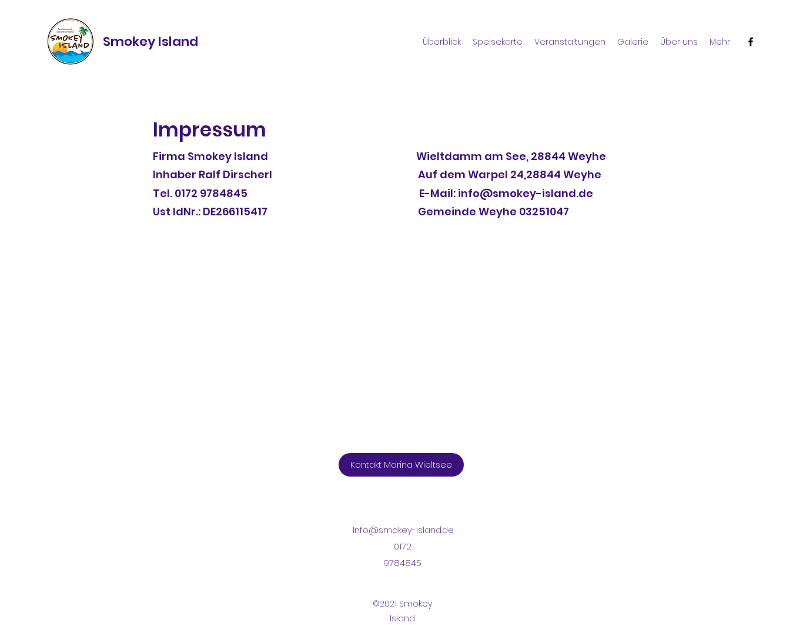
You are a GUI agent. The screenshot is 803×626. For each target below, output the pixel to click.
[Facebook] (751, 42)
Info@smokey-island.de (403, 530)
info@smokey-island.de (525, 193)
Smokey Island (150, 41)
